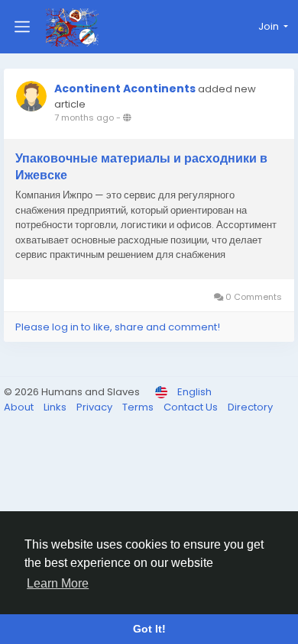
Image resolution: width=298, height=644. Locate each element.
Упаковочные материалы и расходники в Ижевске (141, 167)
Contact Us (192, 407)
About (20, 407)
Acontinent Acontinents (125, 88)
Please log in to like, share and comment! (117, 327)
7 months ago (84, 117)
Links (56, 407)
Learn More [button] (58, 583)
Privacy (95, 407)
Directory (250, 407)
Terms (139, 407)
